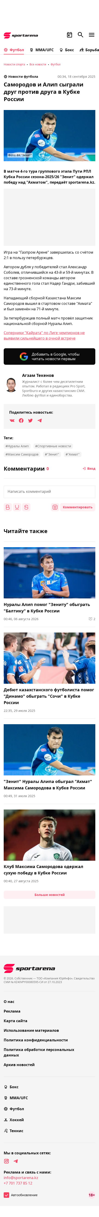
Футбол (17, 49)
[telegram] (15, 1161)
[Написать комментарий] (49, 492)
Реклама (12, 1011)
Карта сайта (15, 1020)
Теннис (16, 1130)
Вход (91, 468)
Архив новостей (19, 1064)
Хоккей (17, 1119)
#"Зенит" (52, 454)
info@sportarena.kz (21, 1177)
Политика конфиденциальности (36, 1040)
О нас (9, 1001)
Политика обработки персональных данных (39, 1052)
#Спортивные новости (53, 446)
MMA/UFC (44, 49)
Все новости (37, 64)
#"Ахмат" (73, 454)
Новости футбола (23, 76)
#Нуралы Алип (17, 446)
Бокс (69, 49)
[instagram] (6, 1161)
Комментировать (78, 507)
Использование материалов (31, 1030)
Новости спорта (14, 64)
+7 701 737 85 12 (18, 1183)
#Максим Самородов (22, 454)
